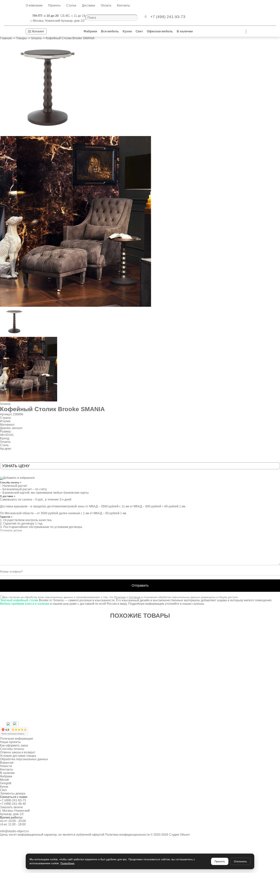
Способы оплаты (11, 482)
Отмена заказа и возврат (17, 752)
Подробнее (67, 863)
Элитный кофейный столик (19, 600)
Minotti (4, 779)
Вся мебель (110, 31)
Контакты (123, 5)
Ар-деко (5, 448)
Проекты (54, 5)
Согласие (135, 597)
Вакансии (7, 762)
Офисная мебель (160, 31)
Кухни (127, 31)
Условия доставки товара (18, 755)
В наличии (185, 31)
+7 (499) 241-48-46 (13, 803)
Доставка (88, 5)
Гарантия (6, 516)
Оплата (106, 5)
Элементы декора (12, 793)
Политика (120, 597)
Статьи (71, 5)
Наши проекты (10, 742)
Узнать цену (16, 466)
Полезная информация (16, 738)
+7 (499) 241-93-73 (13, 800)
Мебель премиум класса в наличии (24, 603)
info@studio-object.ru (14, 831)
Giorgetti (5, 783)
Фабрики (90, 31)
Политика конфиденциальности (127, 834)
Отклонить (240, 861)
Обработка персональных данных (24, 759)
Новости (6, 766)
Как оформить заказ (14, 745)
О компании (34, 5)
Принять (219, 861)
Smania (5, 403)
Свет (139, 31)
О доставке (7, 496)
